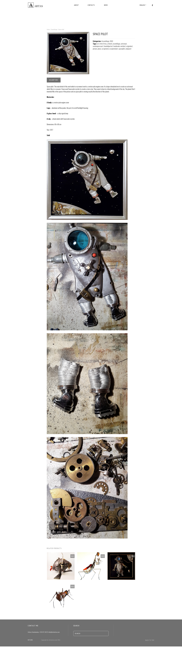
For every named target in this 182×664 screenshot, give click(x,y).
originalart (129, 46)
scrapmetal (105, 48)
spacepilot (122, 48)
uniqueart (128, 48)
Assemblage (54, 29)
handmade (116, 46)
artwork (109, 43)
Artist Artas (103, 43)
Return (30, 640)
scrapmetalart (113, 48)
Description (53, 80)
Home (48, 29)
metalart (123, 46)
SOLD (111, 41)
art (98, 43)
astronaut (124, 43)
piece (99, 48)
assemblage (116, 43)
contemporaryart (98, 46)
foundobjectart (108, 46)
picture (95, 48)
